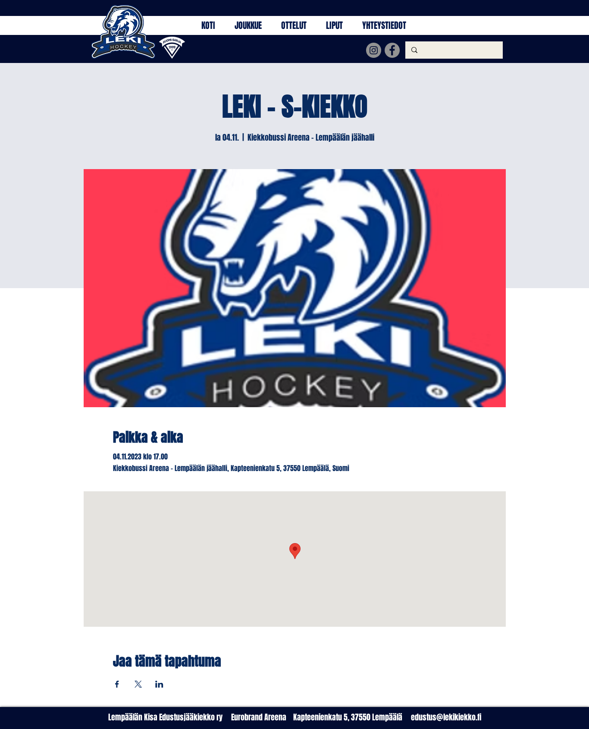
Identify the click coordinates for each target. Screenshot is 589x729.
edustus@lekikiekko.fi (446, 717)
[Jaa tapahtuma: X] (138, 684)
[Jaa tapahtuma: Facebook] (117, 684)
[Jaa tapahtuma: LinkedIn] (159, 684)
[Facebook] (392, 50)
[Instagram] (373, 50)
